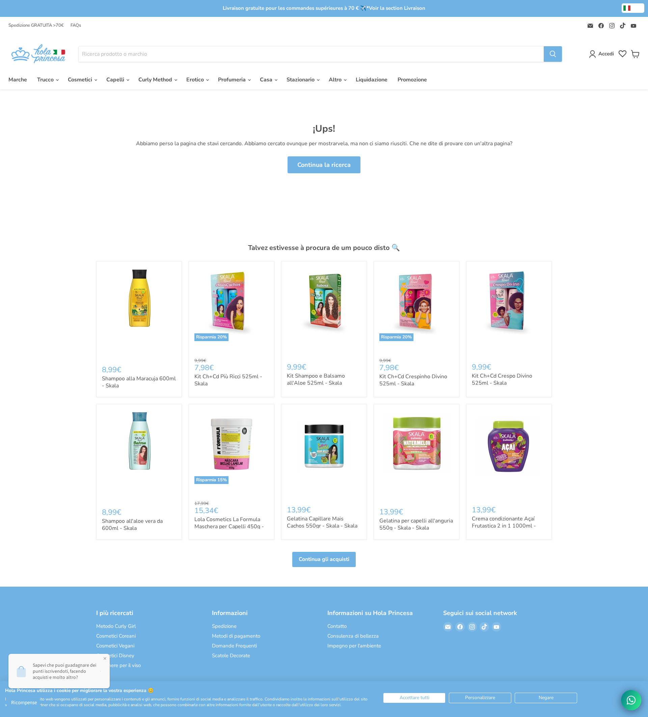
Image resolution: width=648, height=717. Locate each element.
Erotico (195, 79)
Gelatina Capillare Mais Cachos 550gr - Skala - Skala (322, 522)
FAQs (76, 25)
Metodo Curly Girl (116, 626)
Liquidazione (371, 79)
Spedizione (224, 626)
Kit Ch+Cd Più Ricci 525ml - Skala (228, 380)
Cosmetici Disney (115, 655)
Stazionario (301, 79)
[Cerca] (553, 54)
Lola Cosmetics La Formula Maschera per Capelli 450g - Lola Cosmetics (229, 526)
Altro (336, 79)
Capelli (116, 79)
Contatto (337, 626)
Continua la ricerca (324, 165)
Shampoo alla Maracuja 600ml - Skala (139, 382)
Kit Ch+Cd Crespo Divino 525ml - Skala (502, 379)
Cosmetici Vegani (115, 645)
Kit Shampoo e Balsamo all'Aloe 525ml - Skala (316, 379)
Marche (17, 79)
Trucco (46, 79)
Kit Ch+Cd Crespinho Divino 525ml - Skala (413, 380)
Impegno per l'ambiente (354, 645)
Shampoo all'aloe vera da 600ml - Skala (132, 524)
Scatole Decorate (231, 655)
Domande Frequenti (234, 645)
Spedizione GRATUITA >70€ (36, 25)
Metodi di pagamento (236, 636)
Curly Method (155, 79)
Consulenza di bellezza (353, 636)
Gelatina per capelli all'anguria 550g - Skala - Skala (416, 524)
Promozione (412, 79)
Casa (267, 79)
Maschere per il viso (118, 665)
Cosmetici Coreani (116, 636)
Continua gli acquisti (324, 559)
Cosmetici (80, 79)
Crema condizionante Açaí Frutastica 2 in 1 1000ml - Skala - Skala (504, 526)
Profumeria (232, 79)
